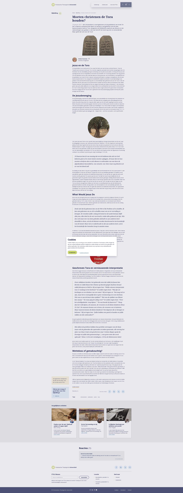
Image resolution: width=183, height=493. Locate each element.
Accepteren (72, 252)
